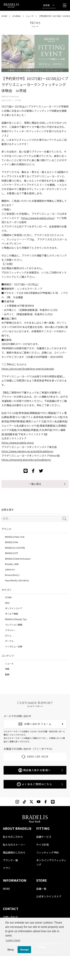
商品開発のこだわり (14, 852)
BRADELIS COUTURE (15, 547)
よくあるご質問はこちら (37, 784)
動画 (7, 674)
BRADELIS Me (11, 542)
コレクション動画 (13, 624)
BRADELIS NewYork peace (17, 558)
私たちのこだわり (13, 836)
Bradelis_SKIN (12, 564)
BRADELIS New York (14, 536)
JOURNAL (16, 16)
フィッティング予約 (47, 852)
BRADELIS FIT (11, 553)
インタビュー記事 (13, 646)
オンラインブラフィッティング (51, 862)
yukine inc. (10, 569)
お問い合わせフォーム (38, 724)
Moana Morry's (12, 574)
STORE (8, 597)
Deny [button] (11, 949)
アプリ (6, 868)
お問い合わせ (10, 917)
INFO (7, 602)
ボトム (8, 635)
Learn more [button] (13, 940)
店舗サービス (43, 836)
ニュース (30, 16)
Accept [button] (24, 949)
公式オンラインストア (48, 896)
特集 (7, 668)
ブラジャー (10, 630)
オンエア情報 (11, 613)
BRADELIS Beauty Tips (16, 619)
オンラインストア (13, 608)
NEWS (6, 888)
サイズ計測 (42, 844)
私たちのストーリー (14, 844)
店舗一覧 (41, 888)
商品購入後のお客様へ (37, 770)
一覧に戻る (35, 484)
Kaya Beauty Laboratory (17, 580)
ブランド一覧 (10, 860)
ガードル (9, 640)
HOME (4, 16)
